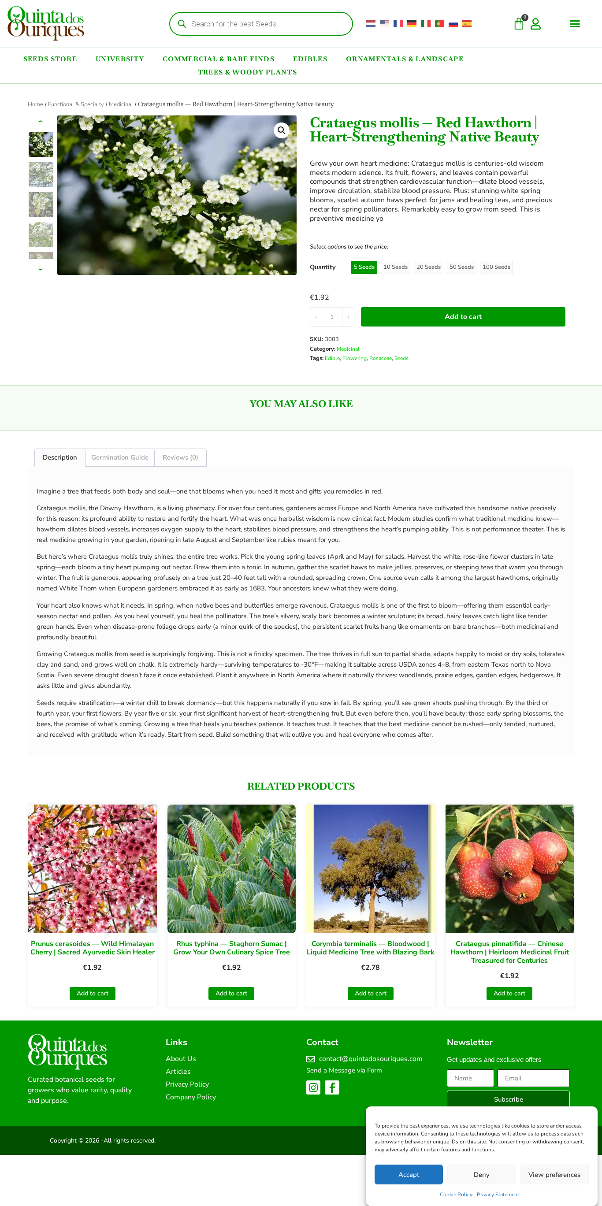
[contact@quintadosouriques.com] (310, 1059)
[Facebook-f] (332, 1087)
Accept (408, 1174)
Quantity (323, 267)
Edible (332, 358)
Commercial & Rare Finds (219, 59)
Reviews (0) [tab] (180, 457)
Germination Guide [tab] (120, 457)
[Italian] (426, 23)
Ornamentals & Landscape (405, 59)
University (120, 59)
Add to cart (463, 317)
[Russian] (454, 23)
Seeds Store (50, 59)
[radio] (364, 267)
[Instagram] (313, 1087)
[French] (399, 23)
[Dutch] (371, 23)
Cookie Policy (456, 1194)
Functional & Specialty (76, 104)
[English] (385, 23)
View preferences (554, 1174)
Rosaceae (380, 358)
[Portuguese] (440, 23)
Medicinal (121, 104)
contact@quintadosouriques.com (371, 1059)
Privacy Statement (498, 1194)
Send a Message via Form (344, 1070)
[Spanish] (467, 23)
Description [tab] (60, 457)
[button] (575, 23)
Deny (482, 1174)
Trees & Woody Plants (247, 72)
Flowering (354, 358)
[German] (412, 23)
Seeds (401, 358)
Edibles (310, 59)
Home (35, 104)
